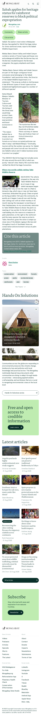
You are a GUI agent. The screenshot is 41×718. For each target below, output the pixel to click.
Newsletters (26, 651)
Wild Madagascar (8, 667)
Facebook (25, 680)
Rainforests (8, 282)
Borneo (26, 282)
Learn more (14, 427)
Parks (15, 278)
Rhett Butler (13, 262)
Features (5, 654)
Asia (17, 26)
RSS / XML (26, 702)
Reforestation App (9, 677)
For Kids (5, 670)
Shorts (4, 651)
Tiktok (24, 683)
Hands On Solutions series (14, 393)
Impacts (25, 648)
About (24, 638)
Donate (24, 645)
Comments (9, 32)
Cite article (9, 38)
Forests (34, 274)
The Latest (6, 657)
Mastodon (25, 692)
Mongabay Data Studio (10, 691)
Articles (5, 645)
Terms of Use (27, 657)
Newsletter (14, 612)
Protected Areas (27, 278)
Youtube (25, 673)
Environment (22, 274)
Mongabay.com (14, 24)
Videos (4, 638)
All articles (9, 580)
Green (6, 278)
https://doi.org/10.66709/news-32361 (17, 251)
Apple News (26, 699)
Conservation (9, 274)
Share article (23, 32)
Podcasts (5, 642)
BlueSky (25, 689)
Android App (26, 696)
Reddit (24, 686)
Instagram (25, 670)
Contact (25, 642)
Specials (5, 648)
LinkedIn (25, 667)
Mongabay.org (7, 673)
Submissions (26, 654)
